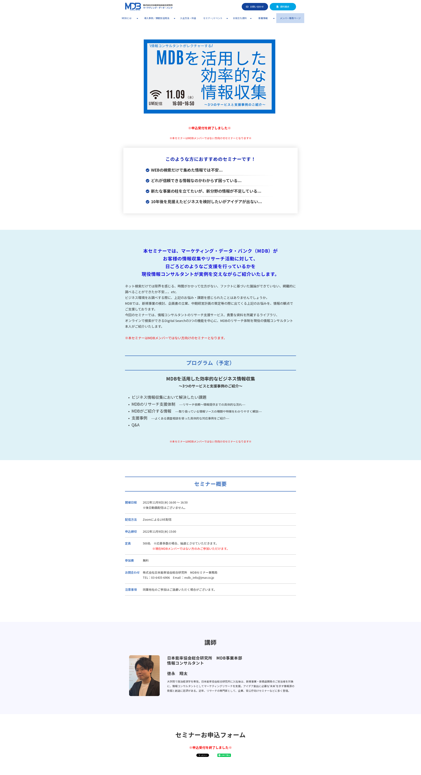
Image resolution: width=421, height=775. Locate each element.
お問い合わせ (257, 6)
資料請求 (284, 6)
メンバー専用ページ (290, 18)
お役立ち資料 (240, 18)
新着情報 (263, 18)
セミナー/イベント (213, 18)
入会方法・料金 (188, 18)
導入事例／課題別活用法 (156, 18)
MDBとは (126, 18)
